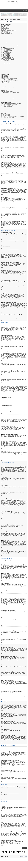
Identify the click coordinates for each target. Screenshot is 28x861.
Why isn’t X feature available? (5, 115)
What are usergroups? (4, 77)
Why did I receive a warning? (5, 56)
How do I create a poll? (4, 51)
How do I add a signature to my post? (7, 50)
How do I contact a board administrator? (7, 117)
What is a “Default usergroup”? (6, 81)
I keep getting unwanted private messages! (8, 87)
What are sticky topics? (4, 70)
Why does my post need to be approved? (7, 59)
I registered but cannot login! (5, 28)
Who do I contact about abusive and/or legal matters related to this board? (12, 116)
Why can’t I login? (4, 29)
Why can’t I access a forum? (5, 54)
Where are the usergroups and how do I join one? (9, 78)
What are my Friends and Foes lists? (7, 91)
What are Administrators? (5, 75)
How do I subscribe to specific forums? (7, 105)
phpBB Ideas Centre (23, 815)
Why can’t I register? (4, 27)
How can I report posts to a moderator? (7, 57)
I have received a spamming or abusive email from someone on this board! (12, 88)
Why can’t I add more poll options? (6, 52)
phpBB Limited (7, 806)
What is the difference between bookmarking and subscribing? (11, 103)
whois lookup (3, 826)
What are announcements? (5, 69)
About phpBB (3, 808)
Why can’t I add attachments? (5, 55)
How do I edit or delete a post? (6, 49)
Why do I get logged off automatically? (7, 32)
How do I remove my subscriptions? (6, 106)
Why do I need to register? (5, 25)
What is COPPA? (3, 26)
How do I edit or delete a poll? (5, 53)
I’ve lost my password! (4, 31)
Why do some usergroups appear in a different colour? (9, 80)
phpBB (13, 275)
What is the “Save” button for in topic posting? (8, 58)
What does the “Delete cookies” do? (6, 33)
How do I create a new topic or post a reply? (8, 48)
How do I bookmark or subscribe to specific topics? (9, 104)
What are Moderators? (4, 76)
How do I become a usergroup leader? (7, 79)
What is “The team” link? (5, 82)
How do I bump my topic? (5, 60)
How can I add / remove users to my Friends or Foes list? (10, 92)
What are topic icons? (4, 72)
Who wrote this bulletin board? (5, 114)
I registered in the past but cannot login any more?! (9, 30)
